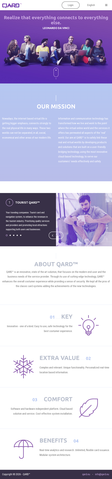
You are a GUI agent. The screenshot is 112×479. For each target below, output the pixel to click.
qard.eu (86, 474)
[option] (56, 219)
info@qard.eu (102, 474)
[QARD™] (11, 5)
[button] (71, 5)
